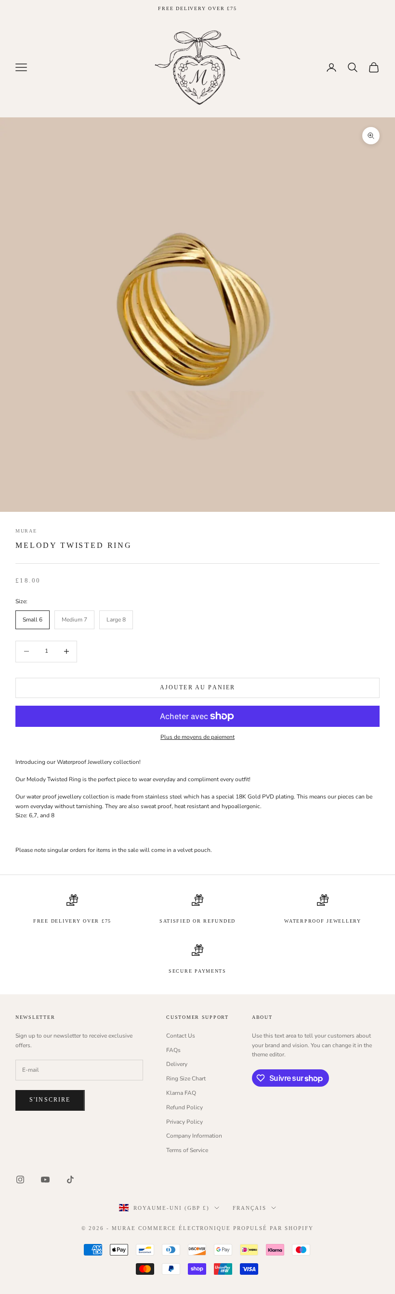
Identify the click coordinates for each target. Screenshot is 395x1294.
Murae (26, 530)
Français (249, 1208)
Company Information (194, 1136)
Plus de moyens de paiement (197, 737)
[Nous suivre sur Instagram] (20, 1179)
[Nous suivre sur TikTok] (70, 1179)
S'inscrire (50, 1099)
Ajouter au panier (198, 687)
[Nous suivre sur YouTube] (45, 1179)
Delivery (176, 1064)
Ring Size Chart (186, 1078)
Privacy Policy (184, 1122)
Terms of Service (187, 1150)
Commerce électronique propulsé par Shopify (226, 1228)
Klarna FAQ (181, 1093)
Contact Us (180, 1036)
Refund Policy (184, 1107)
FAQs (173, 1050)
